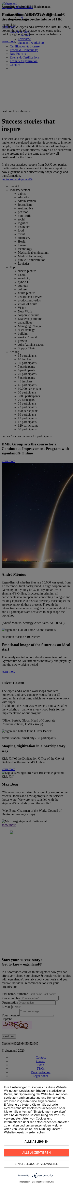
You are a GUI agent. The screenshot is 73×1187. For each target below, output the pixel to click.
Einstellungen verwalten (36, 1164)
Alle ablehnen (36, 1141)
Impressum (24, 1181)
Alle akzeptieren (36, 1152)
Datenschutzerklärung (43, 1181)
